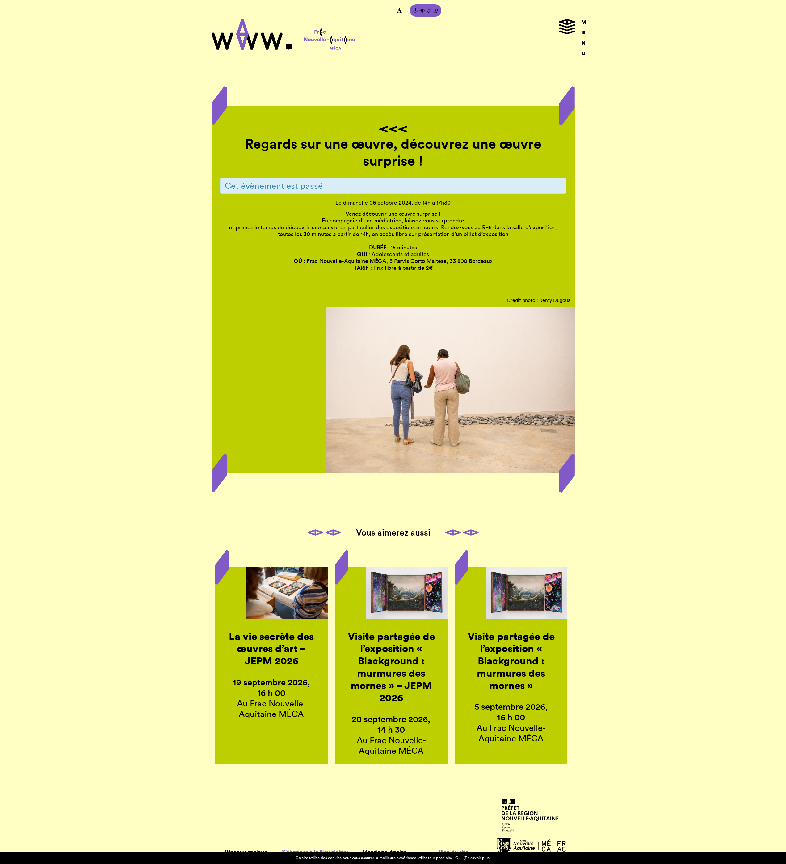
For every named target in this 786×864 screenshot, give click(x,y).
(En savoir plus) (477, 857)
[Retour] (393, 129)
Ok (457, 857)
